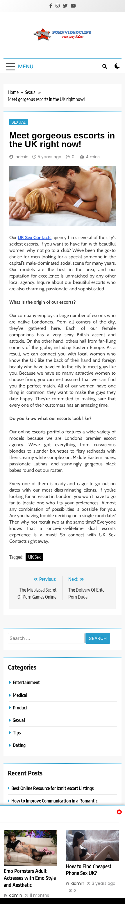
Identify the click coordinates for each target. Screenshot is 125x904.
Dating (19, 745)
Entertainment (26, 682)
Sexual (19, 122)
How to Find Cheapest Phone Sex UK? (88, 869)
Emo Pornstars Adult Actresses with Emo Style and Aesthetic (30, 878)
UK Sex (34, 557)
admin (21, 157)
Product (20, 707)
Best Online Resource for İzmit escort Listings (52, 788)
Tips (17, 732)
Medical (20, 695)
